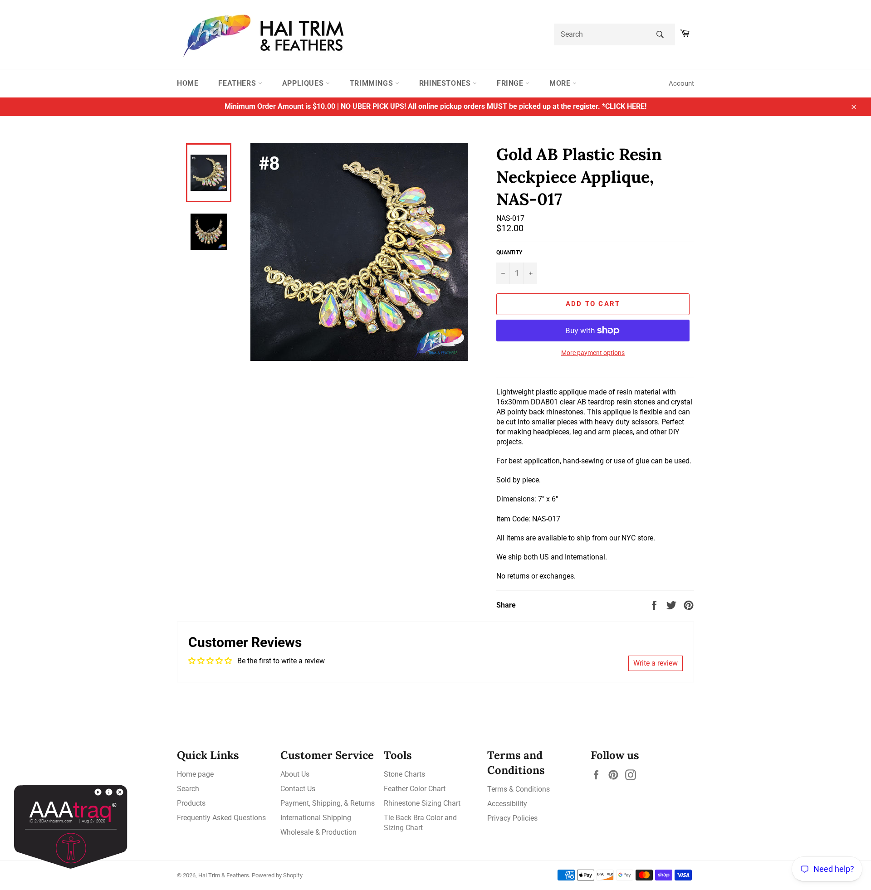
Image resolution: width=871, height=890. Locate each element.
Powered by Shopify (277, 875)
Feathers (238, 83)
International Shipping (315, 817)
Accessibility (507, 803)
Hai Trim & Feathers (223, 875)
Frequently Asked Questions (221, 817)
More (561, 83)
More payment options (593, 352)
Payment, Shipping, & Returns (327, 803)
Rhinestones (446, 83)
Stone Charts (404, 774)
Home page (195, 774)
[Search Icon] (660, 34)
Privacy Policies (512, 818)
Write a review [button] (655, 663)
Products (191, 803)
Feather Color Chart (414, 788)
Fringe (511, 83)
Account (681, 83)
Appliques (304, 83)
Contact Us (297, 788)
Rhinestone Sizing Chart (422, 803)
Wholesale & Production (318, 832)
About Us (294, 774)
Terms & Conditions (518, 789)
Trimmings (372, 83)
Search (188, 788)
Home (187, 83)
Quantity (509, 252)
